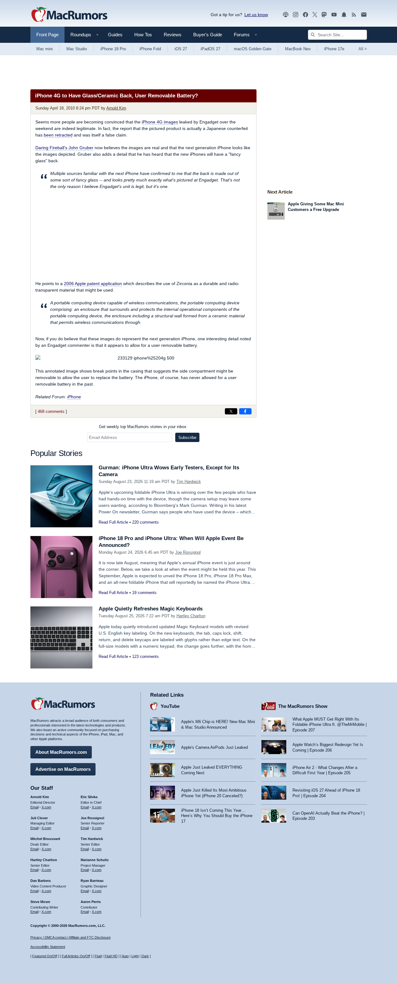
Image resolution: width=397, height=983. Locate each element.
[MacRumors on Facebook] (305, 14)
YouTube (170, 706)
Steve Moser (40, 902)
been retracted (58, 134)
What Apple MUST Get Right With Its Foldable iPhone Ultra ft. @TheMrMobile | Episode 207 (329, 724)
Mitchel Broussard (45, 839)
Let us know (256, 14)
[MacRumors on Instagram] (295, 14)
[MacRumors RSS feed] (354, 14)
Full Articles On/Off (76, 956)
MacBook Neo (297, 49)
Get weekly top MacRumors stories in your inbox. (143, 426)
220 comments (145, 522)
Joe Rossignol (188, 552)
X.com (46, 807)
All (363, 49)
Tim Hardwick (188, 481)
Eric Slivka (89, 797)
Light (135, 956)
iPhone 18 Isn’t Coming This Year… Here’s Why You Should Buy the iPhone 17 (216, 816)
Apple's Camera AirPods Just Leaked (214, 747)
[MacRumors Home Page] (69, 15)
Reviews (172, 34)
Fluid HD (111, 956)
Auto (125, 956)
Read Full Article (113, 522)
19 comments (144, 592)
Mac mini (44, 49)
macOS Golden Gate (252, 49)
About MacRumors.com (61, 752)
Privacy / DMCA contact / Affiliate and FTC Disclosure (70, 937)
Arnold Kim (116, 108)
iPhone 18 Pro (113, 49)
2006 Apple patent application (93, 283)
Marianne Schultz (95, 860)
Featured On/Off (44, 956)
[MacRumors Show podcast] (286, 14)
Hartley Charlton (190, 616)
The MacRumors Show (303, 706)
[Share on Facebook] (245, 411)
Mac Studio (76, 49)
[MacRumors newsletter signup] (364, 14)
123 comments (145, 656)
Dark (145, 956)
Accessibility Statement (47, 947)
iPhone (74, 396)
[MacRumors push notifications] (344, 14)
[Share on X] (231, 411)
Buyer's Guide (207, 34)
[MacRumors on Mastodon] (324, 14)
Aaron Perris (91, 902)
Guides (115, 34)
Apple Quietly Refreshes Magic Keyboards (151, 609)
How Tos (143, 34)
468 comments (51, 411)
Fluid (98, 956)
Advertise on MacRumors (63, 769)
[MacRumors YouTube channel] (334, 14)
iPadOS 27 (210, 49)
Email (34, 807)
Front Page (47, 34)
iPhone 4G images (160, 121)
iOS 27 (181, 49)
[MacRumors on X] (314, 14)
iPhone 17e (334, 49)
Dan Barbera (40, 880)
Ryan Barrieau (92, 880)
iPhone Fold (150, 49)
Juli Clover (39, 818)
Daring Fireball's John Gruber (64, 147)
